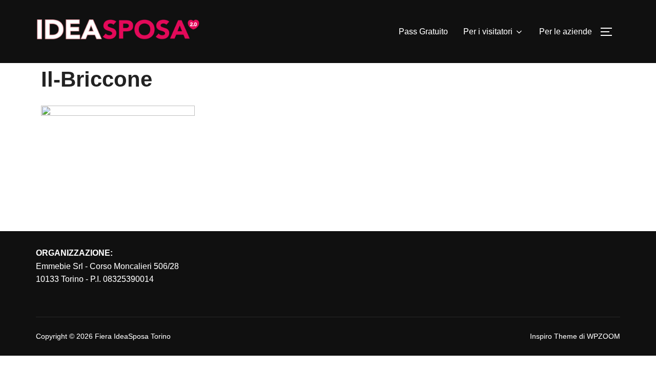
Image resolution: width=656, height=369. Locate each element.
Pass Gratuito (423, 31)
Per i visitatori (487, 31)
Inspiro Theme (553, 336)
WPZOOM (603, 336)
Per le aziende (565, 31)
